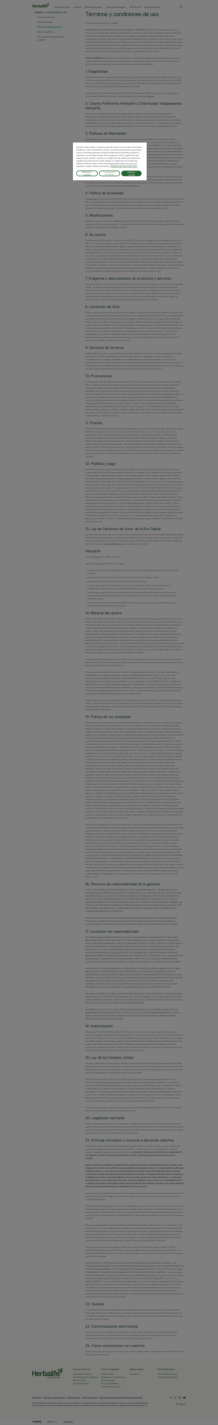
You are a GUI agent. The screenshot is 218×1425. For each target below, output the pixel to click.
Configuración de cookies (109, 173)
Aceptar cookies (131, 173)
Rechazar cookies (87, 173)
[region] (110, 161)
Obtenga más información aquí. (124, 166)
